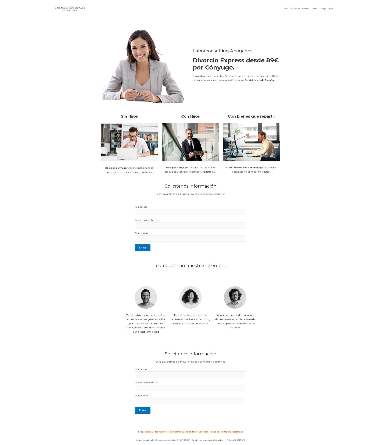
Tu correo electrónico (147, 220)
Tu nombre (141, 206)
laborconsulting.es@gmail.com (211, 440)
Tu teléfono (141, 233)
